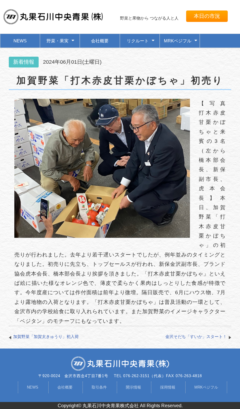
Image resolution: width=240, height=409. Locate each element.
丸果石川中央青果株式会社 (111, 405)
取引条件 (99, 387)
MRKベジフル (206, 387)
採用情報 (167, 387)
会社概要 (100, 40)
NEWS (20, 40)
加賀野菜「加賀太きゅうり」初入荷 (46, 336)
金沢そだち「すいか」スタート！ (196, 336)
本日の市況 (207, 16)
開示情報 (133, 387)
